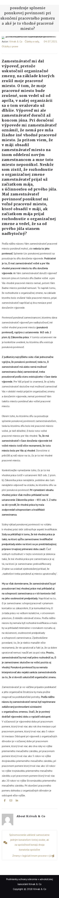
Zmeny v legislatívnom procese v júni (32, 855)
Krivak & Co (15, 41)
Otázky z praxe (10, 46)
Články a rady (32, 41)
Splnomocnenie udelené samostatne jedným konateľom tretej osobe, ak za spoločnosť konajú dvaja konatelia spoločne (29, 842)
